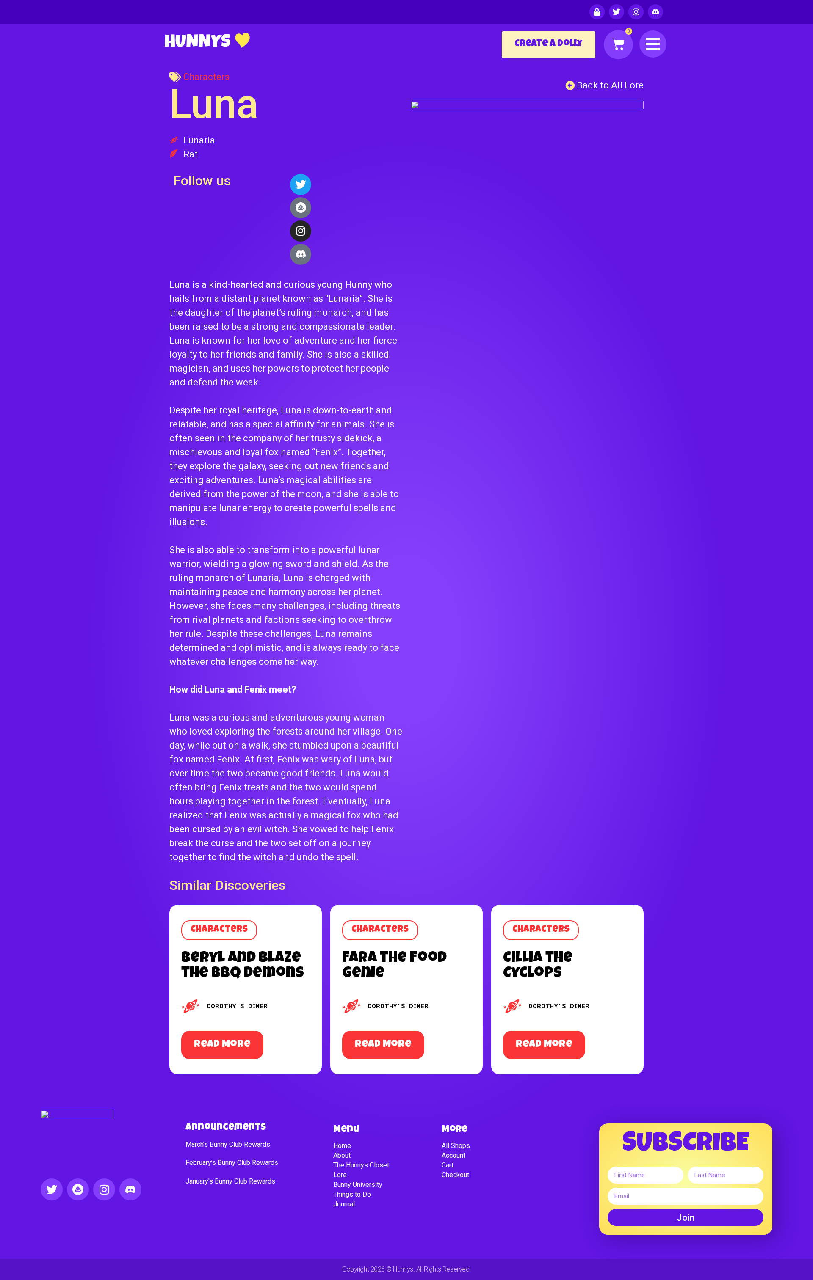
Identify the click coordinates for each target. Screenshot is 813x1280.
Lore (340, 1175)
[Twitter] (616, 11)
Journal (344, 1204)
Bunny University (357, 1185)
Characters (206, 77)
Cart (448, 1165)
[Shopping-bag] (597, 11)
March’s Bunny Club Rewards (227, 1144)
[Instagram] (636, 11)
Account (453, 1155)
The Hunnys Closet (361, 1165)
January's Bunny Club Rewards (230, 1181)
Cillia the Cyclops (537, 966)
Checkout (455, 1175)
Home (342, 1146)
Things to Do (352, 1194)
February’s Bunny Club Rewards (231, 1163)
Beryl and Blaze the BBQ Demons (242, 966)
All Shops (456, 1146)
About (342, 1155)
